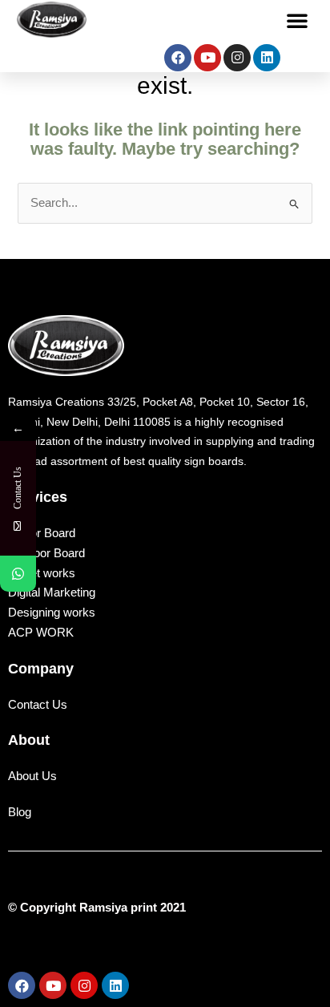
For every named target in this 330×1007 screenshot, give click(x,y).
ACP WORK (41, 632)
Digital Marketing (51, 592)
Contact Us (37, 704)
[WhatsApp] (18, 574)
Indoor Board (41, 533)
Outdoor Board (46, 553)
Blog (19, 812)
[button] (297, 20)
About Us (32, 776)
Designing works (51, 612)
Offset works (41, 573)
